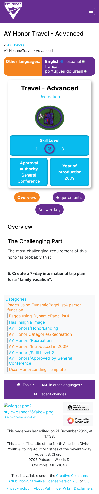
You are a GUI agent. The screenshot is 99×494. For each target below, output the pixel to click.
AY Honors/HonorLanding (33, 328)
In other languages (64, 385)
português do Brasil (64, 71)
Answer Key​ (49, 209)
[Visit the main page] (13, 11)
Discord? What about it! (20, 417)
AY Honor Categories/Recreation (40, 334)
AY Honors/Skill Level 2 (31, 352)
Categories (15, 299)
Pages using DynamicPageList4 (39, 315)
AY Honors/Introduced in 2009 (38, 346)
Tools (27, 385)
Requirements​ (69, 197)
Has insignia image (27, 322)
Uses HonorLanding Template (37, 369)
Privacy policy (18, 488)
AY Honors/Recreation (30, 340)
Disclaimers (83, 488)
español (73, 61)
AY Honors (15, 45)
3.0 (87, 481)
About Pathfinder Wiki (52, 488)
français (52, 66)
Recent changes (52, 394)
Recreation (49, 96)
